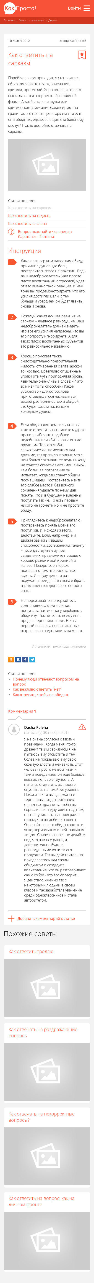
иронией (65, 560)
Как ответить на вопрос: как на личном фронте (42, 1201)
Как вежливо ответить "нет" (37, 689)
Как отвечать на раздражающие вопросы (43, 1032)
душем (45, 411)
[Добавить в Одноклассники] (11, 659)
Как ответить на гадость (29, 215)
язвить (76, 301)
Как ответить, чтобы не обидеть (41, 694)
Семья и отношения (31, 20)
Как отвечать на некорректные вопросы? (42, 1117)
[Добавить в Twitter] (32, 659)
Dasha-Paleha (36, 727)
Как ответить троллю (31, 951)
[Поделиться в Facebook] (25, 659)
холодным (29, 411)
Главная (9, 20)
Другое (53, 20)
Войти (74, 8)
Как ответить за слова (27, 223)
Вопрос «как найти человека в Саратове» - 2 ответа (45, 234)
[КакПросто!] (20, 8)
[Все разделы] (87, 8)
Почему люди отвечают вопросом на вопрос (46, 682)
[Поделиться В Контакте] (18, 659)
